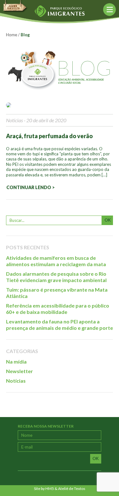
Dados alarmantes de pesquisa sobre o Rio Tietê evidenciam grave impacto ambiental (56, 277)
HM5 (49, 488)
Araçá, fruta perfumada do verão (49, 135)
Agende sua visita (13, 7)
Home (11, 34)
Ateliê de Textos (71, 488)
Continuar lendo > (30, 187)
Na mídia (16, 361)
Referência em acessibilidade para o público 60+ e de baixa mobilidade (57, 308)
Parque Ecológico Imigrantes (59, 11)
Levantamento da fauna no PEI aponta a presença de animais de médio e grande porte (59, 324)
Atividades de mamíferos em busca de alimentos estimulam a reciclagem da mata (56, 261)
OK (107, 220)
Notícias (14, 120)
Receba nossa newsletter (46, 426)
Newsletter (19, 371)
